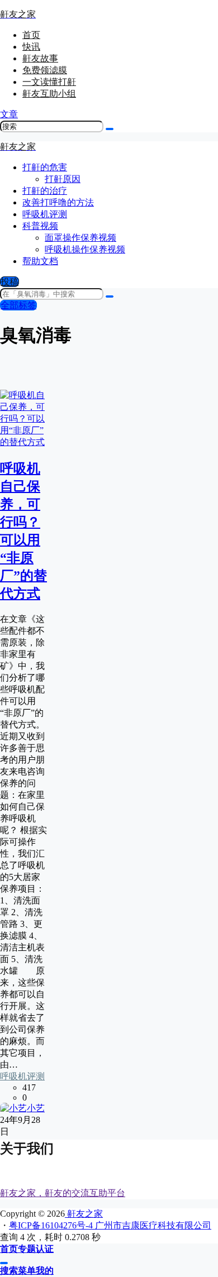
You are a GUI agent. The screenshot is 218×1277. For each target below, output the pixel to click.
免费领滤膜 (44, 70)
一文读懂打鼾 (49, 82)
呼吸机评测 (22, 1076)
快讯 (31, 46)
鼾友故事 (40, 58)
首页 (31, 35)
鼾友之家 (84, 1213)
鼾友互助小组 (49, 93)
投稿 (9, 281)
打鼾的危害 (44, 167)
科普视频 (40, 226)
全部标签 (18, 305)
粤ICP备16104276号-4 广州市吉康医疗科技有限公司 (110, 1225)
